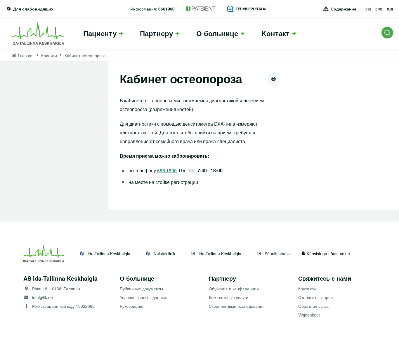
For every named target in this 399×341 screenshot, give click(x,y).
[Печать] (273, 79)
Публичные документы (141, 288)
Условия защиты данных (143, 297)
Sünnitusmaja (277, 253)
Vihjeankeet (309, 315)
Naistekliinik (164, 253)
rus (390, 9)
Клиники (49, 55)
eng (378, 9)
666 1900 (167, 170)
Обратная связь (313, 306)
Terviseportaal (251, 8)
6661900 (166, 9)
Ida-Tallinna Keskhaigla (109, 253)
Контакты (307, 288)
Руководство (131, 306)
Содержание (343, 9)
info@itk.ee (42, 297)
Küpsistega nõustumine (328, 253)
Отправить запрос (315, 297)
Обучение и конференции (234, 288)
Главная (26, 55)
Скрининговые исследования (237, 306)
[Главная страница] (38, 33)
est (368, 9)
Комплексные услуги (228, 297)
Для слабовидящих (33, 9)
